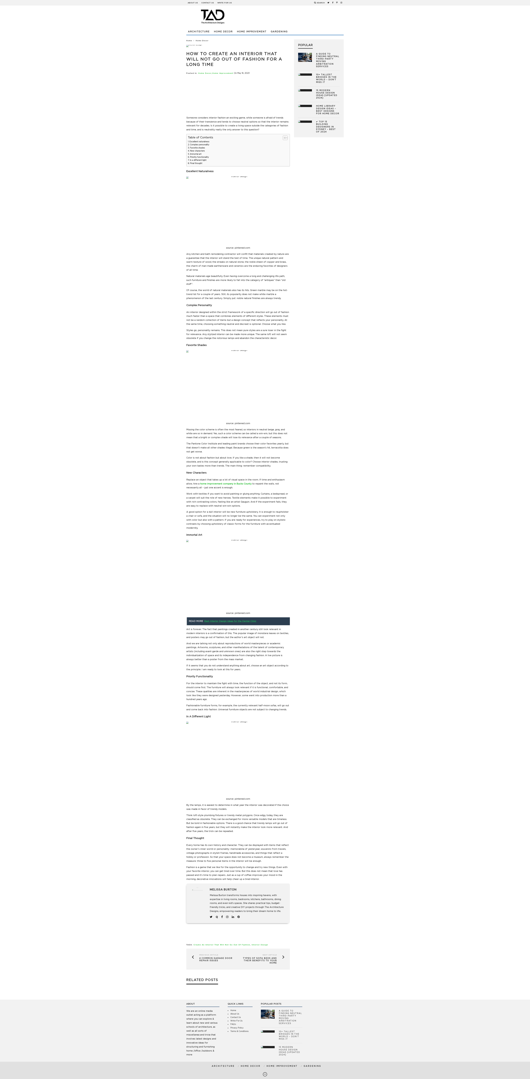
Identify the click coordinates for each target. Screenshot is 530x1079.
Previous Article (208, 955)
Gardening (279, 32)
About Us (193, 3)
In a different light (198, 160)
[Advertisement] (238, 94)
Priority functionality (199, 157)
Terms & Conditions (239, 1031)
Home (189, 40)
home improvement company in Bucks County (226, 484)
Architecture (199, 32)
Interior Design (260, 945)
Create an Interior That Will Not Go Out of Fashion (222, 945)
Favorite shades (197, 148)
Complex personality (199, 145)
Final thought (196, 163)
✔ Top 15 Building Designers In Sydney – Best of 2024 (326, 127)
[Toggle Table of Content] (284, 137)
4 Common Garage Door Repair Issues (215, 959)
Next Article (270, 955)
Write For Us (224, 3)
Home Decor (223, 32)
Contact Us (207, 3)
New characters (197, 151)
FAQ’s (233, 1024)
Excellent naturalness (199, 142)
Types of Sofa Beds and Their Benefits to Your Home (260, 960)
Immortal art (196, 154)
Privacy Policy (236, 1028)
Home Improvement (252, 32)
